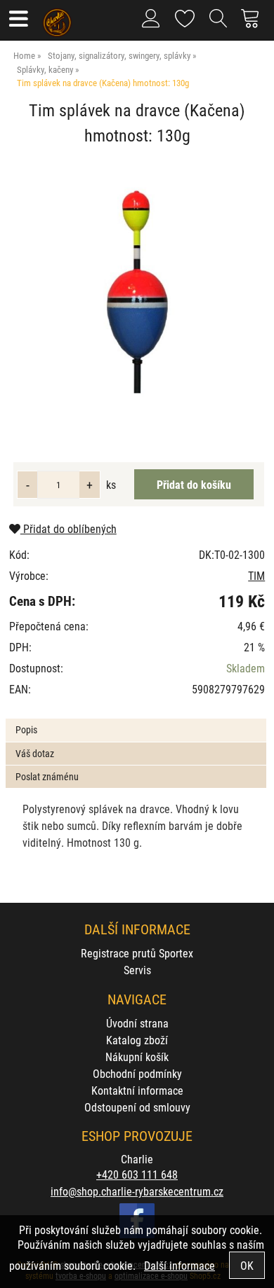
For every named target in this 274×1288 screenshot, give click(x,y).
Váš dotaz (34, 753)
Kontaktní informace (137, 1090)
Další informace (179, 1265)
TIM (256, 575)
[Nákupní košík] (254, 24)
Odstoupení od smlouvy (137, 1107)
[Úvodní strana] (57, 17)
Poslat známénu (47, 776)
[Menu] (18, 20)
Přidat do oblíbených (68, 528)
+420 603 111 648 (137, 1174)
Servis (137, 969)
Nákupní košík (137, 1056)
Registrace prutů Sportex (137, 953)
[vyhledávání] (218, 24)
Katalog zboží (137, 1039)
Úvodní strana (137, 1023)
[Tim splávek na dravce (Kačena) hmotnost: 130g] (137, 292)
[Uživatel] (185, 16)
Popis (26, 729)
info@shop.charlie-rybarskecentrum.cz (137, 1191)
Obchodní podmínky (137, 1073)
